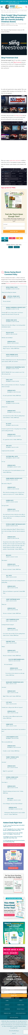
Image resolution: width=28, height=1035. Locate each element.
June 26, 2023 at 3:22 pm (12, 787)
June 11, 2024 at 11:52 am (12, 692)
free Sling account (18, 115)
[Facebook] (4, 238)
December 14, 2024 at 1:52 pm (12, 368)
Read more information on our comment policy (16, 283)
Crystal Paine (11, 296)
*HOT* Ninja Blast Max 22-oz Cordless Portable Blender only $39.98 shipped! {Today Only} (13, 829)
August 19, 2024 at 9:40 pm (12, 525)
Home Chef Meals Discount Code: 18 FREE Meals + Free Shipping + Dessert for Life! (13, 833)
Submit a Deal (20, 1004)
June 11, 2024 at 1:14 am (11, 683)
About (20, 1000)
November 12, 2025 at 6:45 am (12, 321)
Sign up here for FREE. (8, 188)
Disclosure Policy (21, 1013)
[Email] (19, 238)
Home (7, 1000)
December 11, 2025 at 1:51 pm (13, 297)
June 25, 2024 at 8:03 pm (12, 609)
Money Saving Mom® (16, 7)
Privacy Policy (21, 1009)
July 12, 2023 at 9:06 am (12, 767)
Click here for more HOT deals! (14, 845)
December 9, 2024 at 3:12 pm (12, 447)
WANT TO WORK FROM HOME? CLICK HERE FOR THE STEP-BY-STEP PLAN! (14, 2)
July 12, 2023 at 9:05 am (11, 758)
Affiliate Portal (14, 1017)
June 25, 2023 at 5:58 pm (11, 778)
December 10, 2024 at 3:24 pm (12, 381)
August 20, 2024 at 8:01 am (13, 565)
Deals (10, 247)
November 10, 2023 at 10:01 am (14, 747)
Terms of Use (7, 1013)
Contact (7, 1004)
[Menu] (2, 7)
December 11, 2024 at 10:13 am (13, 412)
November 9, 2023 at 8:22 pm (12, 738)
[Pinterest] (12, 238)
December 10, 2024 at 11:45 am (12, 403)
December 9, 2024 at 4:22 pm (12, 425)
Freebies (16, 247)
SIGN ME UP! (14, 231)
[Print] (4, 240)
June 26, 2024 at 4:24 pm (12, 587)
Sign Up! (14, 995)
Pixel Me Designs (15, 1030)
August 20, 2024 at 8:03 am (13, 538)
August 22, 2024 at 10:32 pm (16, 669)
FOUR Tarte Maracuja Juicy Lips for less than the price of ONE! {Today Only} (14, 841)
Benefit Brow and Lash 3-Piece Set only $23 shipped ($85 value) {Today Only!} (12, 837)
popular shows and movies (15, 160)
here (17, 25)
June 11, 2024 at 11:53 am (12, 712)
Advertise (7, 1009)
